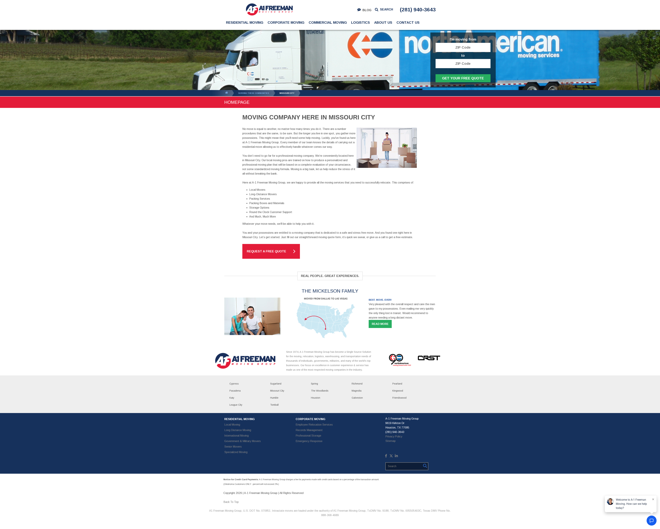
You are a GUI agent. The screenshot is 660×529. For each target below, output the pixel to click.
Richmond (357, 383)
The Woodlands (319, 390)
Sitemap (390, 440)
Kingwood (397, 390)
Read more (380, 323)
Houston (315, 397)
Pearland (397, 383)
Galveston (357, 397)
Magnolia (356, 390)
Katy (231, 397)
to (463, 55)
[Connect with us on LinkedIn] (396, 456)
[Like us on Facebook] (386, 456)
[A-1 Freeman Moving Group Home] (269, 9)
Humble (274, 397)
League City (235, 404)
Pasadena (235, 390)
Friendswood (399, 397)
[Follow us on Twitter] (391, 456)
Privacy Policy (393, 436)
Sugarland (275, 383)
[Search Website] (425, 466)
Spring (314, 383)
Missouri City (277, 390)
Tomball (274, 404)
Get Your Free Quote (463, 78)
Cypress (234, 383)
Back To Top (231, 501)
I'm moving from (463, 39)
